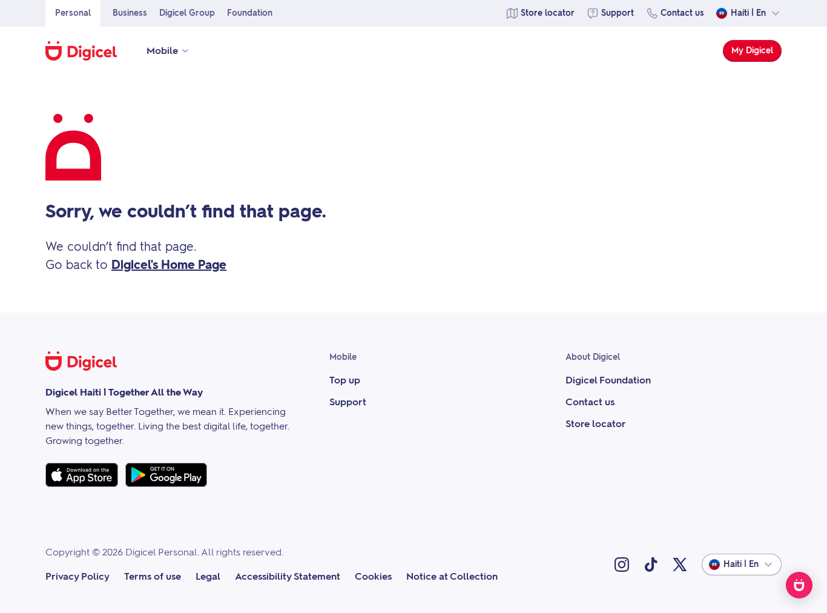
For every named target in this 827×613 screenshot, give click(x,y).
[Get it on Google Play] (166, 475)
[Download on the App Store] (81, 475)
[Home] (87, 51)
